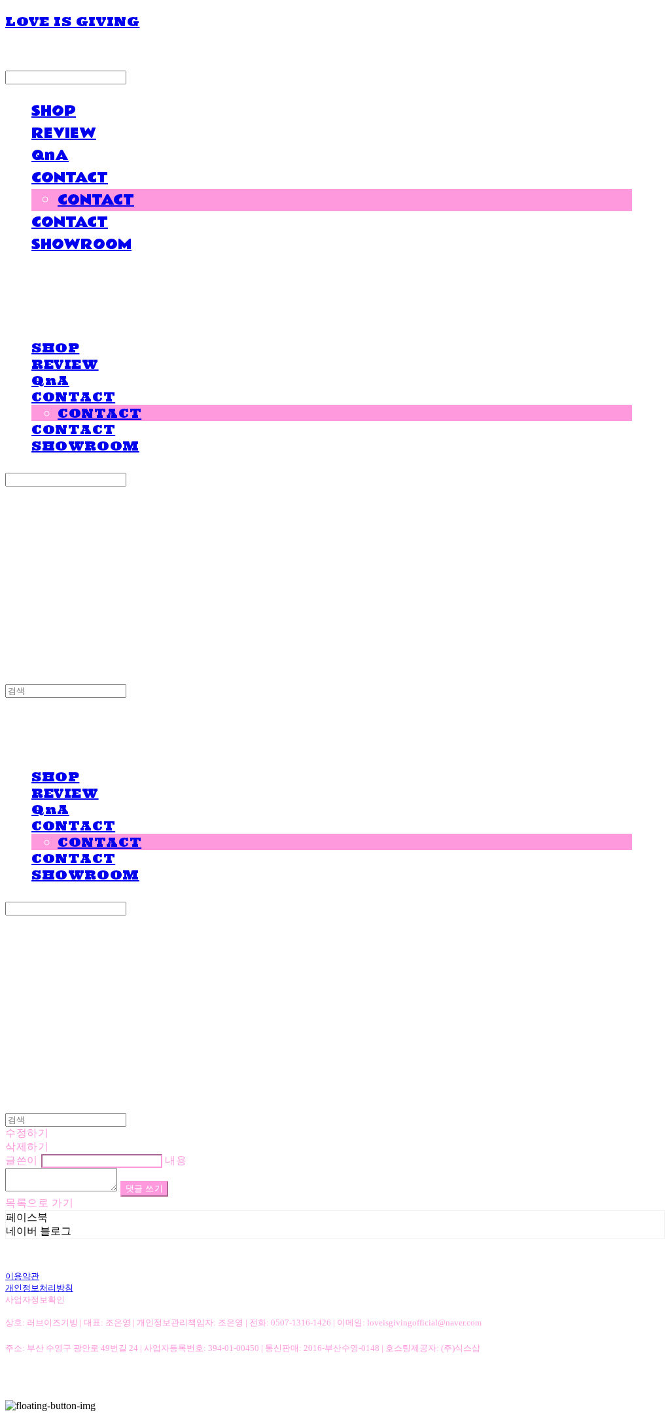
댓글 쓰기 (145, 1188)
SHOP (53, 111)
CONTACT (69, 178)
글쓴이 (21, 1160)
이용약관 (22, 1276)
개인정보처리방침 (39, 1288)
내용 (175, 1160)
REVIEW (63, 133)
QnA (50, 156)
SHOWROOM (81, 244)
